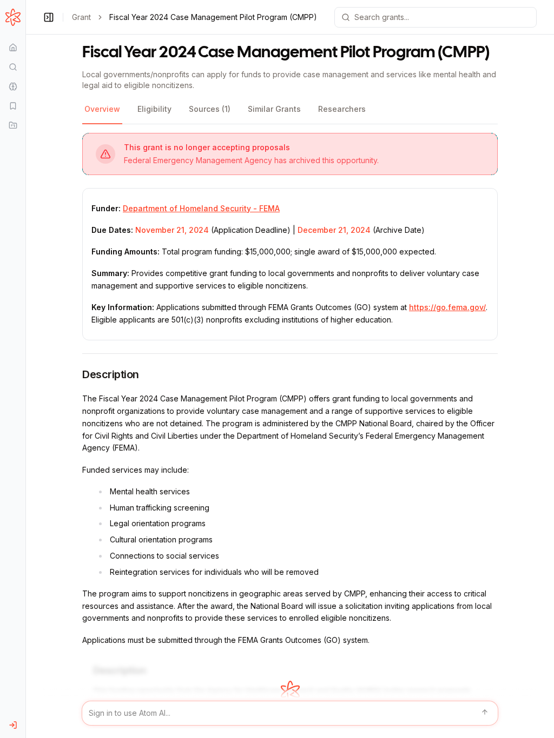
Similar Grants (274, 108)
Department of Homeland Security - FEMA (201, 208)
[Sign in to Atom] (12, 725)
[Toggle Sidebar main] (25, 369)
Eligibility (154, 108)
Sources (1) (209, 108)
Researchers (342, 108)
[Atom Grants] (12, 17)
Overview (102, 108)
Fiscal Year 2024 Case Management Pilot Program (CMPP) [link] (213, 17)
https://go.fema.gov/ (447, 307)
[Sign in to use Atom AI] (290, 713)
